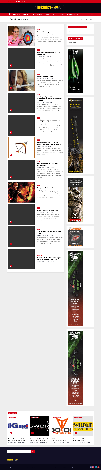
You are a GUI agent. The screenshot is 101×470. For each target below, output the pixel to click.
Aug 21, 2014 (41, 261)
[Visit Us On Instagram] (93, 467)
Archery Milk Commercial (46, 76)
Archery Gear (65, 467)
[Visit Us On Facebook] (90, 467)
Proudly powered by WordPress (14, 467)
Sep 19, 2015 (41, 167)
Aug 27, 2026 (13, 442)
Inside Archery (49, 33)
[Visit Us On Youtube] (98, 467)
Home (81, 19)
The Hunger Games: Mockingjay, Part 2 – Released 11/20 (48, 121)
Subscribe (25, 14)
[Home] (9, 14)
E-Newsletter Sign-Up (72, 14)
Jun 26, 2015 (41, 212)
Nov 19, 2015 (41, 124)
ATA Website (85, 467)
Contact (48, 14)
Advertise (55, 14)
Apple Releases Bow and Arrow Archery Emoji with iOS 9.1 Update (49, 143)
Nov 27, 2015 (41, 102)
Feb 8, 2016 (41, 56)
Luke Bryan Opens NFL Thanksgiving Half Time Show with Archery (49, 99)
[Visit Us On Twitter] (96, 467)
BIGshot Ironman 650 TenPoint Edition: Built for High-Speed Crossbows (17, 440)
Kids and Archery (43, 32)
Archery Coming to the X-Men (47, 210)
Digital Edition (16, 14)
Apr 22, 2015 (41, 235)
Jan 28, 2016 (41, 78)
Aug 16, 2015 (41, 190)
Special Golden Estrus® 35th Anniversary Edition (81, 439)
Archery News (72, 467)
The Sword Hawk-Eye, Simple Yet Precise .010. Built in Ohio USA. (39, 439)
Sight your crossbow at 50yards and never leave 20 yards (61, 439)
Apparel (62, 14)
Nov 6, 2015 (41, 146)
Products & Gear (13, 417)
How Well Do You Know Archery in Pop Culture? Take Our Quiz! (49, 259)
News (38, 29)
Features (39, 255)
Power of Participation (37, 14)
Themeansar (32, 467)
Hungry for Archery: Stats (46, 188)
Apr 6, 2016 (41, 33)
